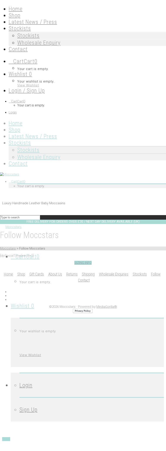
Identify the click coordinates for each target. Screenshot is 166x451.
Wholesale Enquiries (113, 274)
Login (13, 112)
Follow (156, 274)
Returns (72, 274)
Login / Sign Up (27, 90)
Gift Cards (36, 274)
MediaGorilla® (106, 307)
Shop (21, 274)
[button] (83, 263)
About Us (55, 274)
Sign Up (28, 409)
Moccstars (8, 248)
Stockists (28, 35)
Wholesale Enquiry (39, 42)
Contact (84, 280)
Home (8, 274)
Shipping (88, 274)
